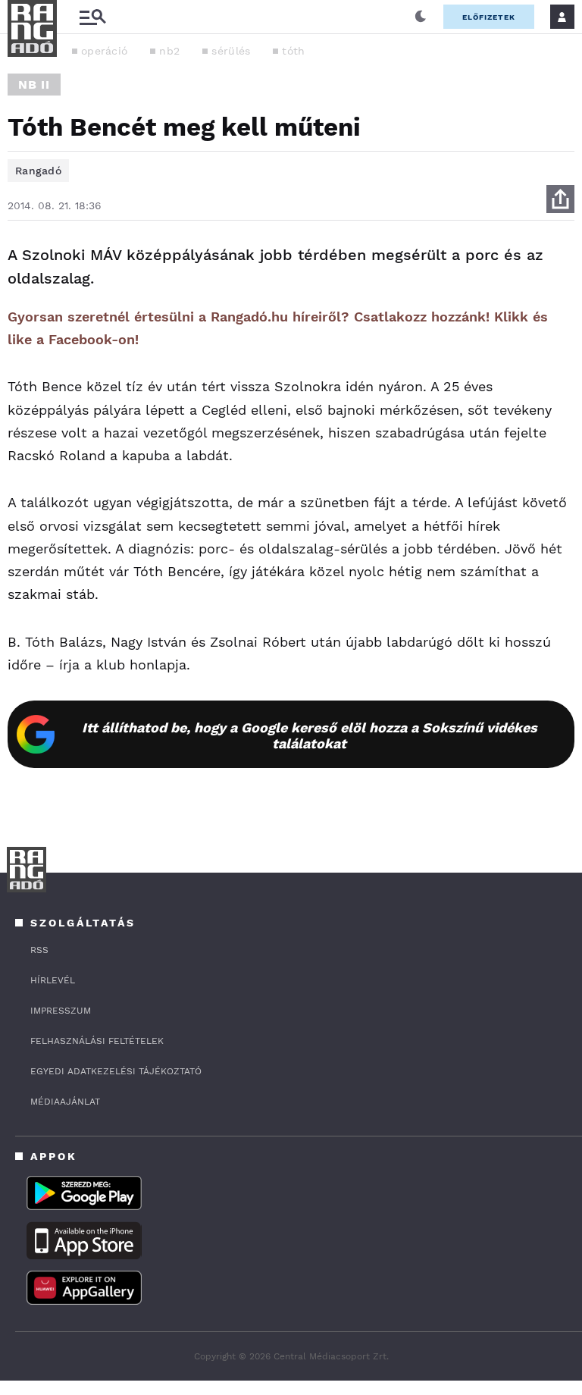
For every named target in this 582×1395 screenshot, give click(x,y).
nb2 (169, 51)
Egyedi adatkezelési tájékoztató (116, 1071)
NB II (34, 84)
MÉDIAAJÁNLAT (65, 1101)
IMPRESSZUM (60, 1010)
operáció (104, 51)
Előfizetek (488, 17)
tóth (293, 51)
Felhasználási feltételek (97, 1041)
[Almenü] (92, 17)
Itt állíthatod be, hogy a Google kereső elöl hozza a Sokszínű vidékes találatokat (309, 735)
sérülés (230, 51)
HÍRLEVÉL (52, 980)
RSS (39, 950)
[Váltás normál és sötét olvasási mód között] (420, 17)
